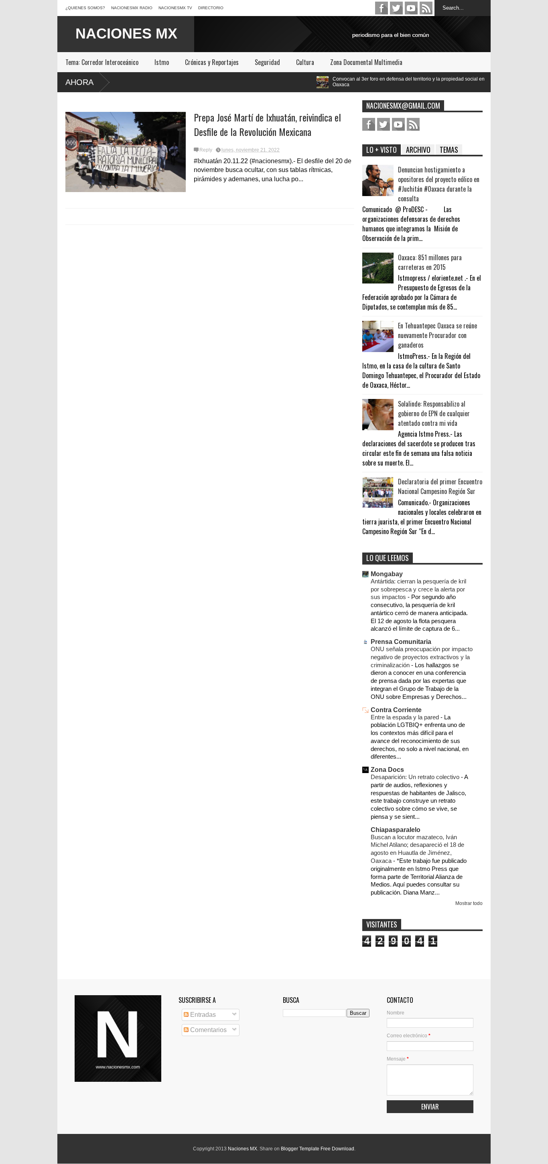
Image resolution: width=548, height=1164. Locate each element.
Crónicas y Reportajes (212, 62)
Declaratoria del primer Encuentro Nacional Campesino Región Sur (440, 486)
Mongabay (387, 574)
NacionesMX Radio (131, 8)
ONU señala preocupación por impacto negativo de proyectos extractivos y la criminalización (422, 657)
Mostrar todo (469, 903)
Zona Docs (387, 769)
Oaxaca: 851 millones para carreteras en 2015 (430, 262)
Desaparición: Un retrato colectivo (416, 776)
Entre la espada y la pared (405, 717)
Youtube (411, 8)
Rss (426, 8)
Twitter (396, 8)
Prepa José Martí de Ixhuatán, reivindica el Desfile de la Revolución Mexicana (267, 124)
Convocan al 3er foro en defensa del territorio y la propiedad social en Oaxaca (351, 81)
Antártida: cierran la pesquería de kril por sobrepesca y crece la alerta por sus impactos (418, 589)
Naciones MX (242, 1149)
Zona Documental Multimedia (366, 62)
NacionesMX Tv (175, 8)
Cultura (305, 62)
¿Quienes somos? (85, 8)
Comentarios (208, 1029)
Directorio (210, 8)
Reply (205, 150)
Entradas (202, 1014)
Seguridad (267, 62)
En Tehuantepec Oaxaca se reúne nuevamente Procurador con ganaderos (437, 335)
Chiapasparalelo (395, 829)
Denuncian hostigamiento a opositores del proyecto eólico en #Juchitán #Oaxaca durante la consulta (438, 184)
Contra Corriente (396, 709)
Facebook (381, 8)
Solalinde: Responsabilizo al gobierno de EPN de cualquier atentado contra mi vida (434, 413)
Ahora (79, 82)
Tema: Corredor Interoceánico (101, 62)
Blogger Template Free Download (317, 1149)
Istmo (161, 62)
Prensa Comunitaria (401, 641)
